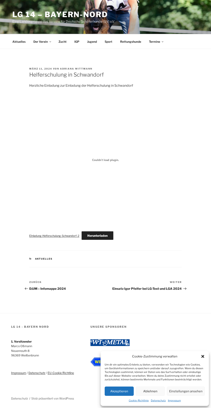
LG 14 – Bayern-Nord (60, 14)
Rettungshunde (130, 41)
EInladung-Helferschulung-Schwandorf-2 (54, 235)
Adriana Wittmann (76, 68)
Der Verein (40, 41)
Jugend (92, 41)
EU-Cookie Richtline (61, 373)
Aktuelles (19, 41)
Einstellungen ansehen (186, 391)
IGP (76, 41)
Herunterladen (97, 235)
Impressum (174, 400)
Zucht (63, 41)
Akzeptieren (119, 391)
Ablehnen (150, 391)
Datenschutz (158, 400)
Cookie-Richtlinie (139, 400)
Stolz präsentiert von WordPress (52, 398)
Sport (108, 41)
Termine (154, 41)
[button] (203, 356)
